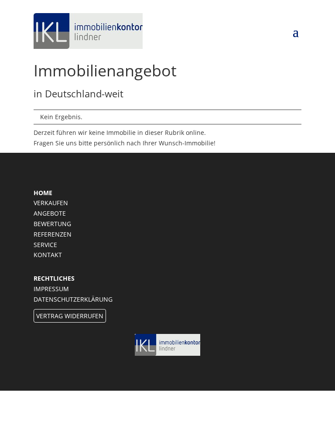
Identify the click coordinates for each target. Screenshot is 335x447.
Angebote (50, 213)
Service (45, 245)
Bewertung (52, 224)
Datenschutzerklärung (73, 299)
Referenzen (53, 234)
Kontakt (48, 255)
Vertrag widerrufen (69, 316)
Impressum (51, 289)
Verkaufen (51, 203)
